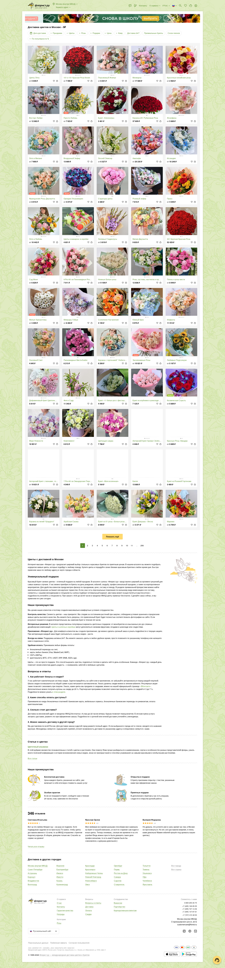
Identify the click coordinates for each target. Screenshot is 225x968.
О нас (59, 903)
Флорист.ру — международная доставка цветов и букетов (64, 955)
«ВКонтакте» (145, 686)
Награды (61, 914)
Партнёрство (119, 906)
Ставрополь (119, 884)
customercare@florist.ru (187, 924)
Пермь (117, 869)
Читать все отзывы (36, 846)
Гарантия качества (65, 910)
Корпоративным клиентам (125, 910)
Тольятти (146, 865)
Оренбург (118, 865)
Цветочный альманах (38, 746)
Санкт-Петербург (35, 869)
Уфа (144, 877)
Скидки (88, 914)
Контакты (61, 906)
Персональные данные (38, 942)
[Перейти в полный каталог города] (39, 6)
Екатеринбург (62, 869)
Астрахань (32, 873)
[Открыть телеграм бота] (190, 931)
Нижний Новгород (93, 877)
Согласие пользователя (79, 942)
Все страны (176, 869)
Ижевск (59, 873)
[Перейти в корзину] (190, 5)
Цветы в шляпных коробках (63, 627)
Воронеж (60, 865)
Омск (87, 884)
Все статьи (32, 758)
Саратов (117, 880)
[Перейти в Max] (195, 931)
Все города (176, 865)
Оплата (88, 910)
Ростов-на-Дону (121, 873)
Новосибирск (91, 880)
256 (142, 545)
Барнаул (31, 877)
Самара (117, 877)
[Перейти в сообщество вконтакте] (184, 931)
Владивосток (33, 880)
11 (132, 545)
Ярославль (147, 884)
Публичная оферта (58, 942)
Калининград (62, 884)
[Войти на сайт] (195, 5)
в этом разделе (58, 692)
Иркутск (59, 877)
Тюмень (146, 869)
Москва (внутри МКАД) (38, 865)
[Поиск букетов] (180, 5)
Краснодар (90, 865)
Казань (59, 880)
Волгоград (32, 884)
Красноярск (90, 869)
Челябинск (147, 880)
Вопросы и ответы (93, 903)
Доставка (89, 906)
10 (127, 545)
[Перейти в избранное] (185, 5)
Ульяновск (147, 873)
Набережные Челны (94, 873)
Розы (59, 923)
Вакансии (118, 903)
